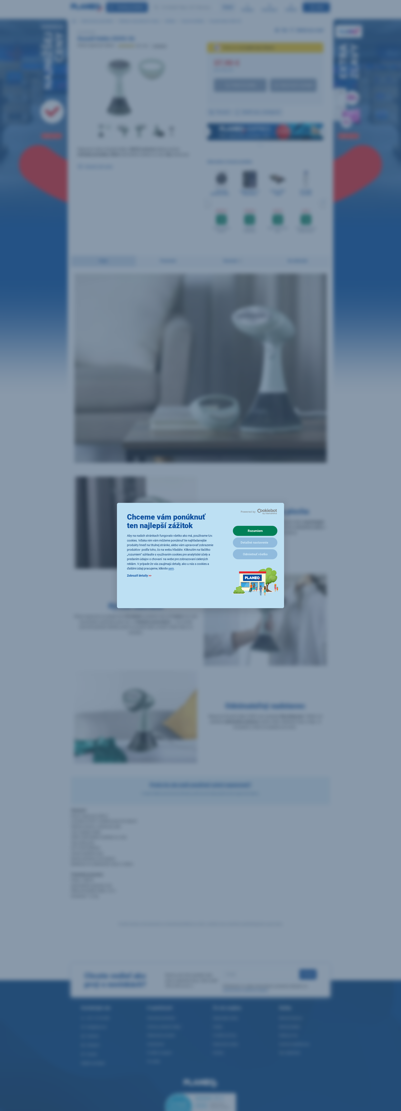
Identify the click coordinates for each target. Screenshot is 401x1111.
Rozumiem (255, 531)
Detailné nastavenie (254, 542)
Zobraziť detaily (139, 575)
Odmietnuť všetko (255, 554)
